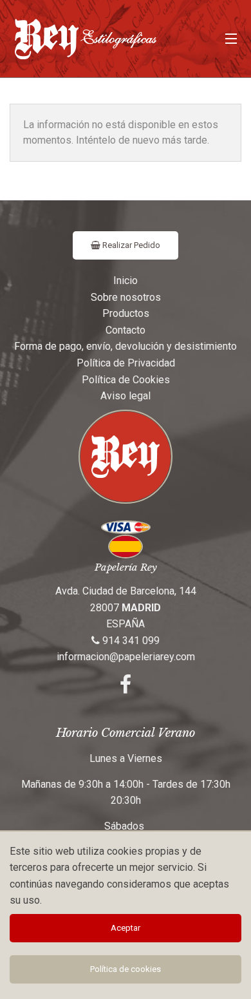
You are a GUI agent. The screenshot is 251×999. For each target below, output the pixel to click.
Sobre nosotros (126, 297)
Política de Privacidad (126, 363)
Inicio (125, 280)
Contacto (125, 330)
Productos (125, 313)
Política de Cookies (126, 380)
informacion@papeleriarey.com (126, 657)
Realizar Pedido (130, 245)
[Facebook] (125, 688)
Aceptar (125, 928)
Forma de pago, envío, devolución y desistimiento (125, 346)
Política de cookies (125, 969)
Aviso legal (125, 396)
